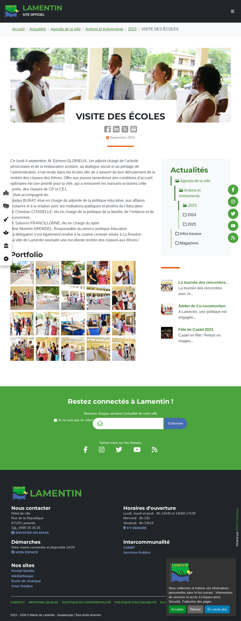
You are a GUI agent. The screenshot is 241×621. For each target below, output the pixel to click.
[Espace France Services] (6, 245)
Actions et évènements (104, 29)
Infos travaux (190, 234)
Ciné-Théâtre (22, 586)
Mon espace (26, 552)
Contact (17, 602)
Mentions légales (43, 602)
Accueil (18, 29)
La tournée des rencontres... (203, 282)
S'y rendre (136, 528)
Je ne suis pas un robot (75, 420)
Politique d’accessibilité (136, 602)
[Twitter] (126, 131)
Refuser (195, 609)
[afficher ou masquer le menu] (232, 11)
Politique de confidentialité (86, 602)
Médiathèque (22, 576)
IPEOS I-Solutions (237, 519)
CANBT (129, 547)
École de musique (26, 581)
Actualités (37, 29)
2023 (132, 29)
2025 (191, 224)
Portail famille (23, 571)
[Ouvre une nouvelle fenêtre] (6, 193)
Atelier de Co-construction (201, 306)
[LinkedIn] (117, 131)
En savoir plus (217, 609)
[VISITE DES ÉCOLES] (120, 85)
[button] (133, 131)
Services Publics (136, 552)
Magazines (188, 243)
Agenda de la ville (66, 29)
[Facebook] (108, 131)
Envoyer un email (32, 533)
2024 (191, 215)
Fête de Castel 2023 (195, 330)
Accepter (177, 609)
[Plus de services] (6, 259)
